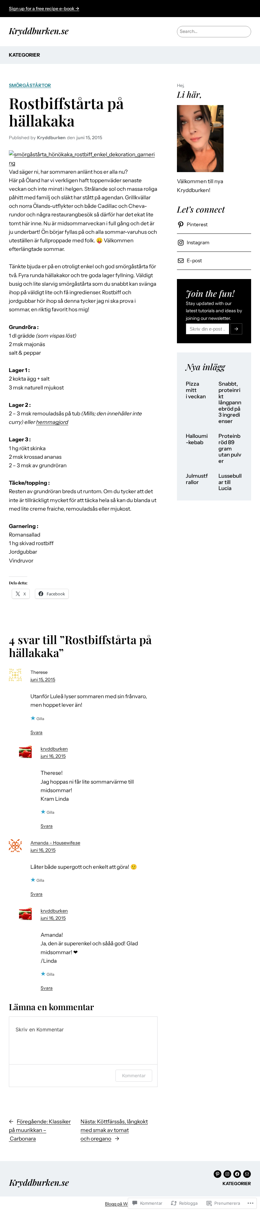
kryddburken (54, 749)
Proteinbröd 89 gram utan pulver (229, 448)
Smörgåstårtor (30, 85)
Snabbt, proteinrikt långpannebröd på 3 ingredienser (229, 402)
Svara (36, 732)
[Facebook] (237, 1174)
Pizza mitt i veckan (196, 390)
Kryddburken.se (38, 30)
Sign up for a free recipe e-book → (44, 8)
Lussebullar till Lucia (230, 482)
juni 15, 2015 (42, 679)
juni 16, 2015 (53, 756)
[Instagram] (227, 1174)
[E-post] (247, 1174)
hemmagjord (52, 422)
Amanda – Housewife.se (55, 843)
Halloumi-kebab (197, 439)
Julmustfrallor (197, 479)
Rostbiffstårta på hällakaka (66, 111)
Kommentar (134, 1075)
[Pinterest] (217, 1174)
